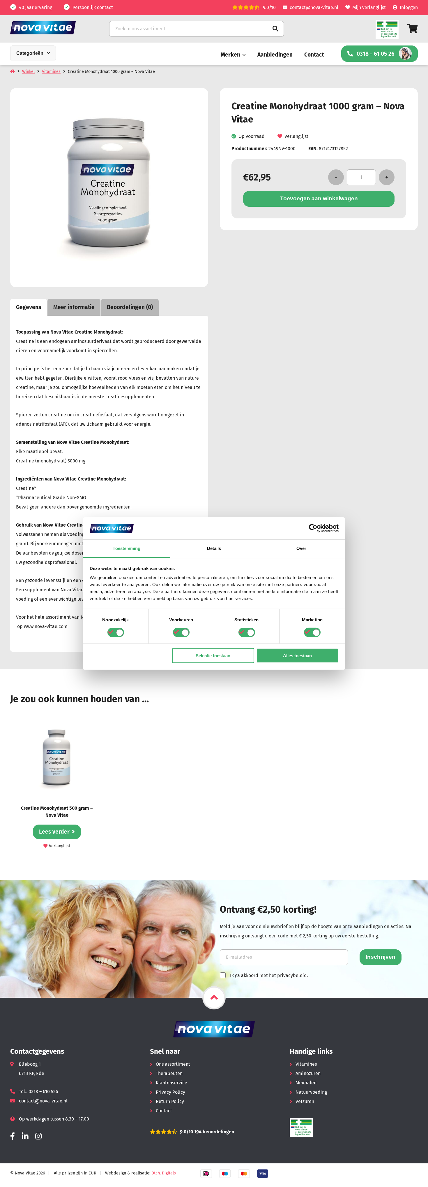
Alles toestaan (297, 655)
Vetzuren (305, 1101)
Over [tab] (301, 548)
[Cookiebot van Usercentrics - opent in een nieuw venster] (313, 528)
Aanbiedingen (275, 54)
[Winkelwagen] (412, 29)
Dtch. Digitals (163, 1173)
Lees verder (54, 831)
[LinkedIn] (25, 1136)
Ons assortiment (173, 1064)
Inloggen (409, 7)
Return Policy (170, 1101)
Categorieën (29, 53)
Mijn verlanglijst (369, 7)
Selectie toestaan (213, 655)
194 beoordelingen (213, 1132)
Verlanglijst (296, 136)
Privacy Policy (170, 1092)
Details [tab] (214, 548)
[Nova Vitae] (51, 27)
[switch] (181, 632)
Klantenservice (171, 1083)
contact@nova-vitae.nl (314, 7)
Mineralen (306, 1083)
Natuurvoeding (311, 1092)
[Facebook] (12, 1136)
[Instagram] (38, 1136)
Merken (230, 54)
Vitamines (51, 71)
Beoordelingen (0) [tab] (130, 307)
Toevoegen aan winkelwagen (319, 198)
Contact (314, 54)
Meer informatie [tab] (74, 307)
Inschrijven (380, 957)
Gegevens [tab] (28, 307)
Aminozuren (308, 1073)
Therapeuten (169, 1073)
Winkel (28, 71)
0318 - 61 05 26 (375, 53)
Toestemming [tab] (126, 548)
